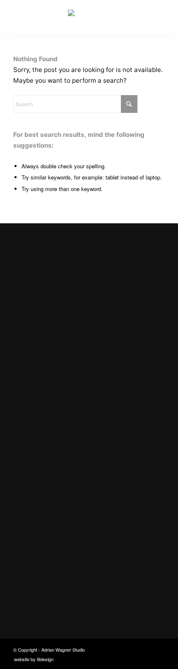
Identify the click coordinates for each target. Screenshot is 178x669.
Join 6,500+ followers (62, 586)
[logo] (89, 16)
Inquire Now (34, 387)
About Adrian (38, 502)
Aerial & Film (38, 486)
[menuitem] (31, 659)
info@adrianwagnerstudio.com (65, 543)
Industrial (33, 454)
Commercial (37, 438)
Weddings (33, 470)
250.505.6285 (39, 559)
